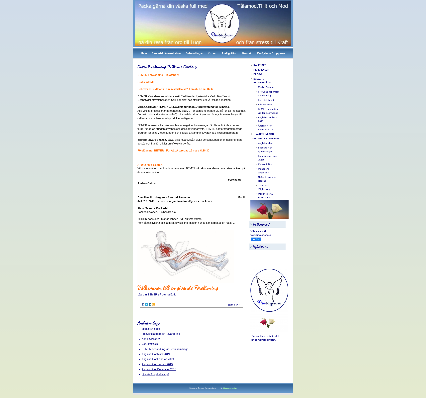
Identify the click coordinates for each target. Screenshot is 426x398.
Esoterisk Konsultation (166, 53)
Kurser (212, 53)
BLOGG (257, 74)
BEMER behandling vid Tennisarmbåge (165, 349)
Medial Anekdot (151, 328)
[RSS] (153, 304)
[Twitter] (146, 304)
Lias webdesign (230, 388)
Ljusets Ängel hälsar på (155, 374)
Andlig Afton (229, 53)
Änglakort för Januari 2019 (157, 364)
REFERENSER (261, 69)
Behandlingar (194, 53)
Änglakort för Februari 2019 (158, 359)
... (263, 134)
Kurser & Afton (265, 164)
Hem (144, 53)
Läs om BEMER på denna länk (156, 294)
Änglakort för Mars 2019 (156, 354)
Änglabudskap (265, 143)
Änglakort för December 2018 (159, 369)
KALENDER (259, 65)
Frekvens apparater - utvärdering (161, 333)
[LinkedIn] (150, 304)
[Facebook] (143, 304)
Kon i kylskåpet (151, 339)
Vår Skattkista (150, 344)
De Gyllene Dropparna (271, 53)
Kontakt (247, 53)
